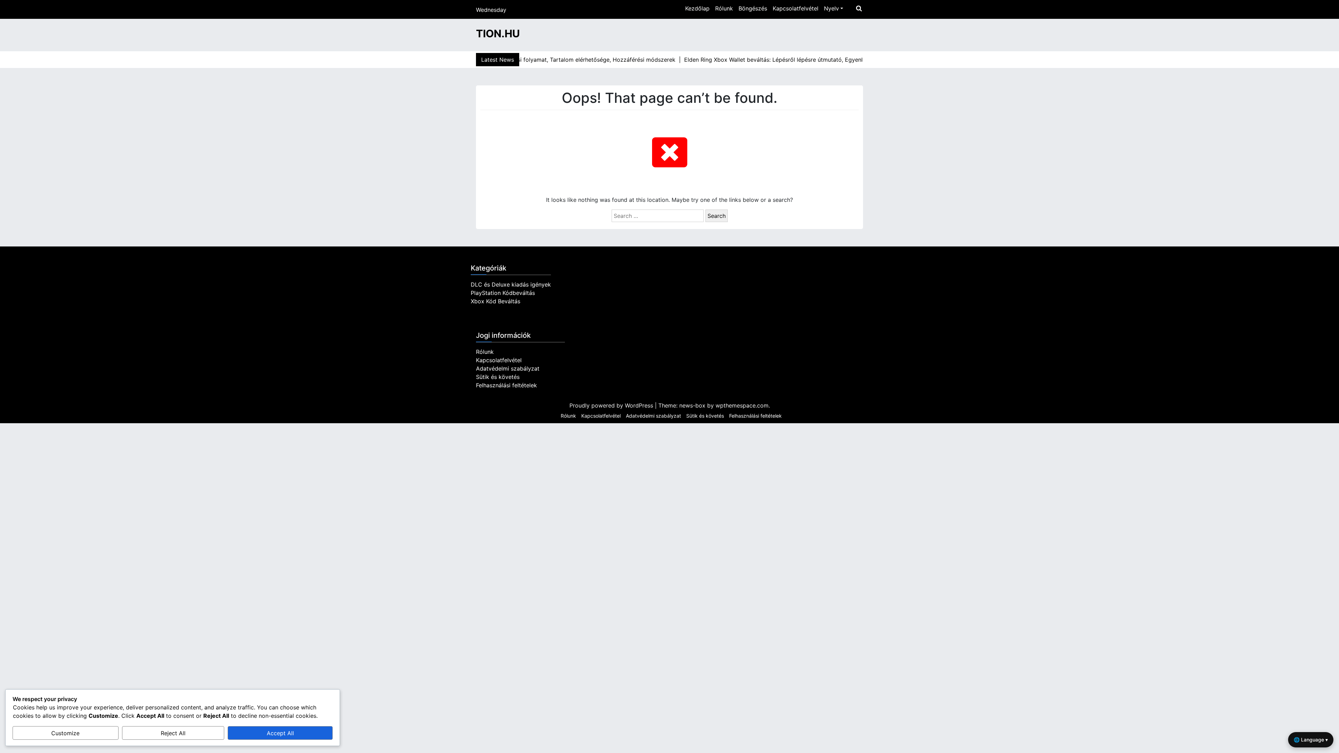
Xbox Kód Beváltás (495, 301)
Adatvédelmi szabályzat (507, 368)
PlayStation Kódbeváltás (503, 292)
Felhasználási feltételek (506, 385)
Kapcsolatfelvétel (795, 8)
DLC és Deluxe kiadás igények (511, 284)
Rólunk (724, 8)
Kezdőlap (697, 8)
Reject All (173, 733)
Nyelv (831, 8)
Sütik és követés (498, 376)
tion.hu (498, 33)
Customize (65, 733)
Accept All (280, 733)
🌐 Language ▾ (1311, 740)
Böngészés (753, 8)
